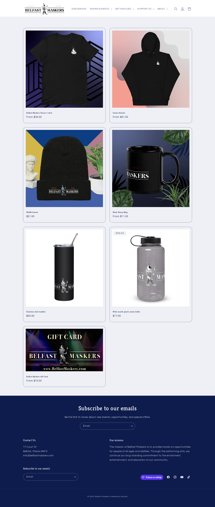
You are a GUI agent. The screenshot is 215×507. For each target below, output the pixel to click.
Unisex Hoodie (119, 113)
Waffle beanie (32, 212)
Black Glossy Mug (120, 212)
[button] (100, 9)
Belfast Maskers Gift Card (37, 377)
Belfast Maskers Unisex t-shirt (39, 113)
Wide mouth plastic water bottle (126, 312)
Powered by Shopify (119, 496)
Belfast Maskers (102, 496)
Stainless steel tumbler (36, 312)
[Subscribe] (131, 426)
